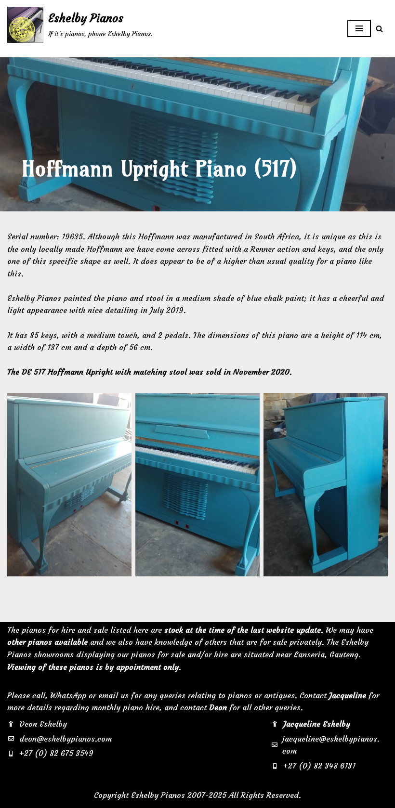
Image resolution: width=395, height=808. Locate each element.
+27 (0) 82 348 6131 (319, 765)
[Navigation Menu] (359, 28)
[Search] (379, 28)
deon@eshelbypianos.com (65, 738)
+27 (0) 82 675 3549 (56, 753)
